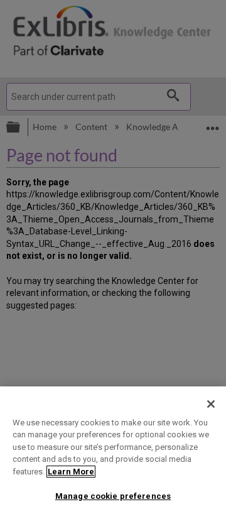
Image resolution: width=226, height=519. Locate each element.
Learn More (71, 471)
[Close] (211, 404)
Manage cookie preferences (113, 496)
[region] (113, 452)
